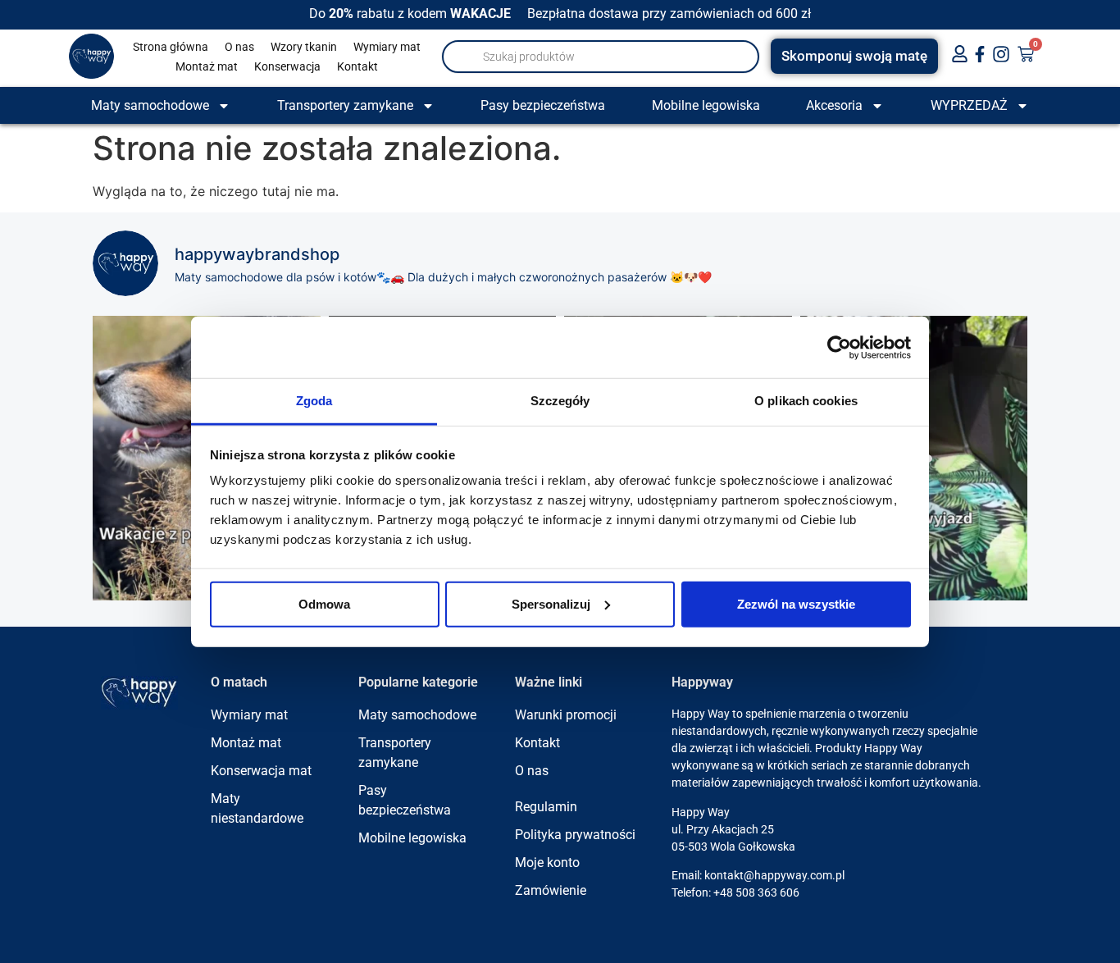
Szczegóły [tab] (560, 401)
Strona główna (170, 46)
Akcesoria (834, 105)
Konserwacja (287, 66)
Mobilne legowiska (706, 105)
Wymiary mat (387, 46)
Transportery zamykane (345, 105)
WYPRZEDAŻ (969, 105)
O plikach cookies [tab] (806, 401)
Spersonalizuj (551, 603)
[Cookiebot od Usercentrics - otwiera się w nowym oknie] (839, 347)
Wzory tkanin (304, 46)
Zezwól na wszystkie (796, 603)
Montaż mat (206, 66)
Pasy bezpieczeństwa (542, 105)
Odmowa (324, 603)
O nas (239, 46)
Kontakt (357, 66)
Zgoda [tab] (314, 401)
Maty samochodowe (150, 105)
